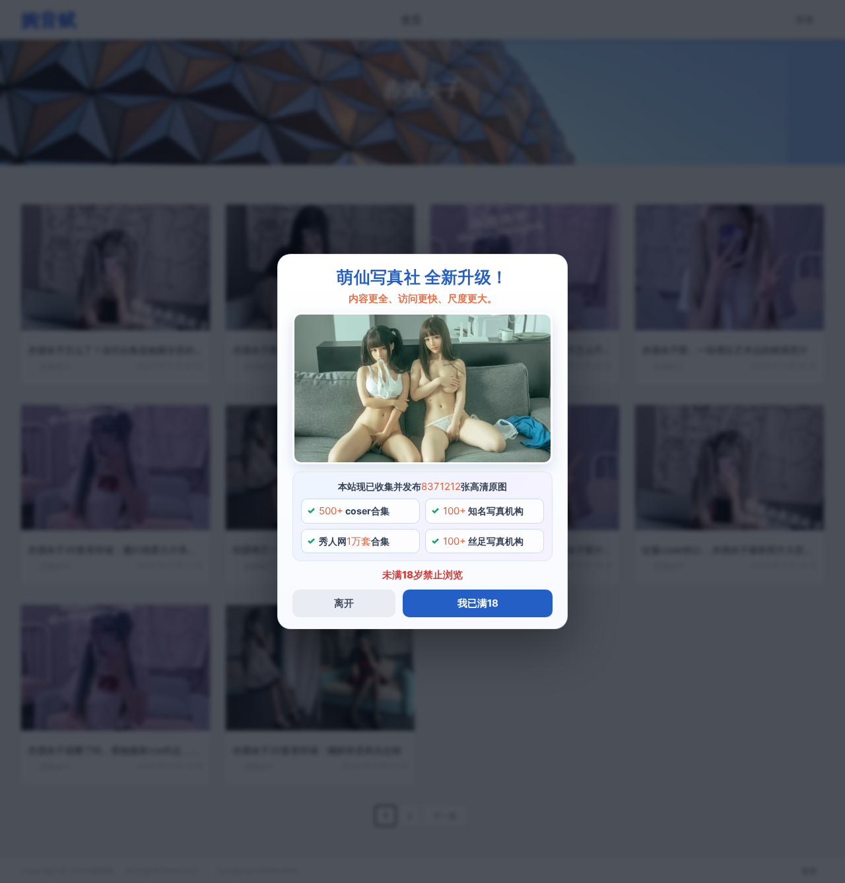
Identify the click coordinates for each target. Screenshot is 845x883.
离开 (344, 603)
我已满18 (477, 603)
